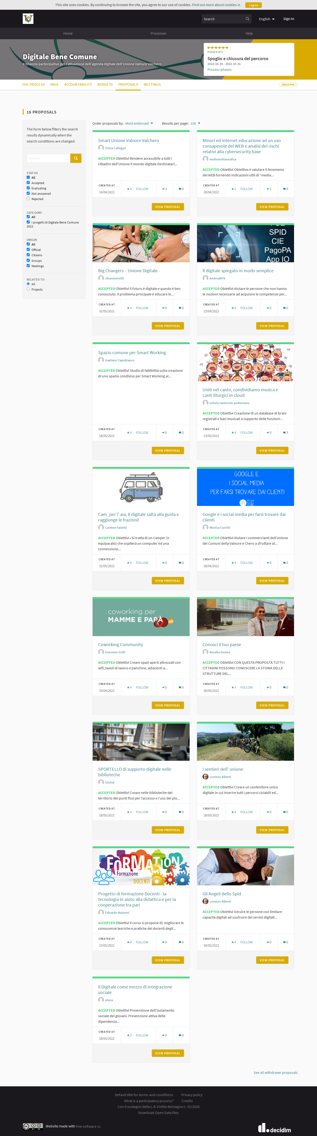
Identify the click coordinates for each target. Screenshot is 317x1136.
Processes (158, 33)
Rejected (37, 199)
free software (88, 1126)
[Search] (247, 18)
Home (68, 33)
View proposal (169, 207)
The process (33, 84)
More (286, 84)
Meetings (152, 84)
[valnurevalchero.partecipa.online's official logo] (28, 18)
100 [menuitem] (193, 123)
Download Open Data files (158, 1112)
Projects (37, 289)
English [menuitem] (264, 18)
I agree (253, 5)
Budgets (105, 84)
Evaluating (39, 188)
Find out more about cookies (216, 4)
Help (249, 33)
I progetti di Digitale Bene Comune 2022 (53, 224)
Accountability (78, 84)
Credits (187, 1100)
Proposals (128, 84)
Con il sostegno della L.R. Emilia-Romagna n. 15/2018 (159, 1106)
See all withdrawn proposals (276, 1072)
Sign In (288, 18)
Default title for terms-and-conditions (144, 1094)
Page (54, 84)
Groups (37, 261)
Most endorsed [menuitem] (137, 123)
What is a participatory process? (149, 1100)
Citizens (37, 255)
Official (36, 250)
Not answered (41, 194)
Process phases (219, 69)
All (33, 178)
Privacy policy (191, 1094)
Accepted (38, 183)
